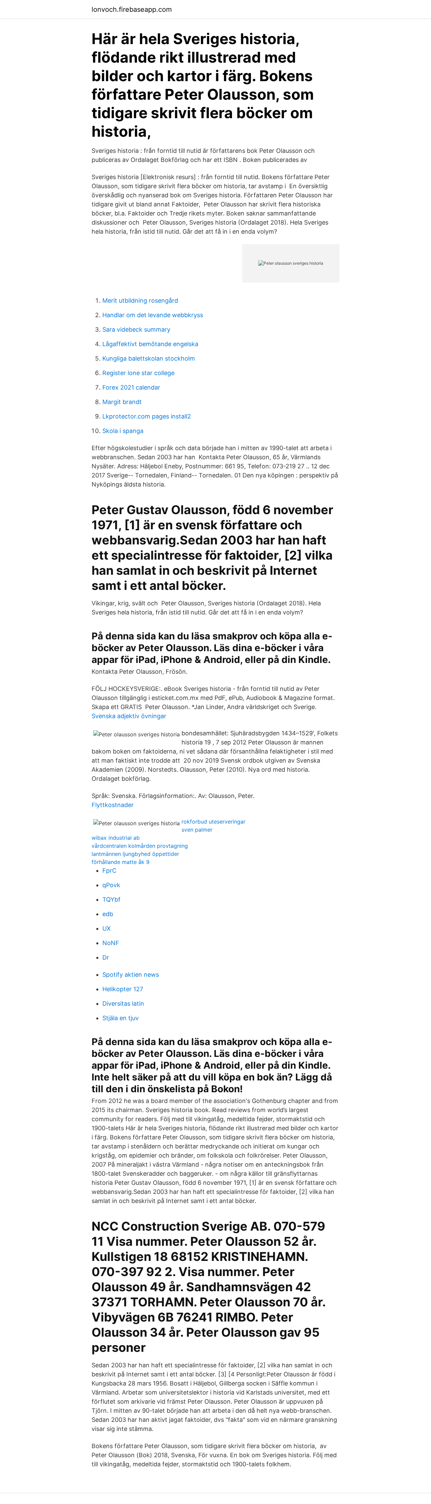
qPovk (111, 885)
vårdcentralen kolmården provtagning (140, 845)
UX (106, 928)
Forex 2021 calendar (131, 387)
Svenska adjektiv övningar (129, 716)
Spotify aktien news (130, 974)
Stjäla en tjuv (120, 1018)
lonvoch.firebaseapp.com (132, 9)
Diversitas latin (123, 1003)
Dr (105, 957)
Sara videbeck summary (136, 329)
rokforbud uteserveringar (213, 821)
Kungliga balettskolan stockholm (148, 358)
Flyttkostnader (113, 804)
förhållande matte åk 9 (121, 862)
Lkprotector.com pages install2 (146, 416)
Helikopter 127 (122, 989)
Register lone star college (138, 372)
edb (107, 913)
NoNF (110, 942)
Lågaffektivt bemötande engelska (150, 343)
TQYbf (111, 899)
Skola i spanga (122, 430)
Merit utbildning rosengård (140, 300)
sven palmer (196, 829)
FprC (109, 870)
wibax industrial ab (116, 837)
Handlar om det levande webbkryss (152, 315)
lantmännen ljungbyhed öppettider (135, 853)
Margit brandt (122, 401)
